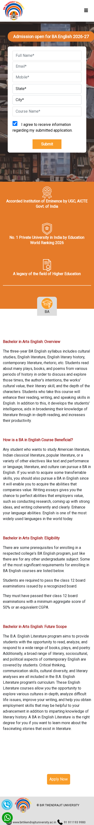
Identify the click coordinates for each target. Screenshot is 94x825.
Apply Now (58, 779)
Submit (47, 144)
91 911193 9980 (75, 822)
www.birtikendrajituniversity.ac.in (34, 822)
